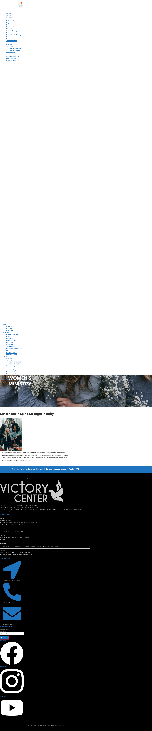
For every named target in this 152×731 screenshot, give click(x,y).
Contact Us (7, 66)
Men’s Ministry (10, 39)
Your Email (3, 631)
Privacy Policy (60, 725)
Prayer (8, 23)
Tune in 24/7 (9, 46)
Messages (9, 44)
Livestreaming (10, 52)
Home (4, 9)
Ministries (6, 19)
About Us (9, 13)
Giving (5, 64)
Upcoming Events (11, 60)
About (5, 11)
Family (8, 37)
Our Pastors (9, 15)
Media (5, 43)
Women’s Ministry (11, 41)
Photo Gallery (10, 17)
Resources (6, 54)
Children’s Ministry (11, 31)
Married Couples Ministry (13, 35)
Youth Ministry (10, 33)
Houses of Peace (11, 27)
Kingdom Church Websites (40, 727)
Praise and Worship (12, 21)
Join (4, 62)
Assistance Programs (12, 56)
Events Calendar (11, 58)
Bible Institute (10, 29)
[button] (62, 195)
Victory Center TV (15, 50)
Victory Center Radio (15, 48)
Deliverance (9, 25)
